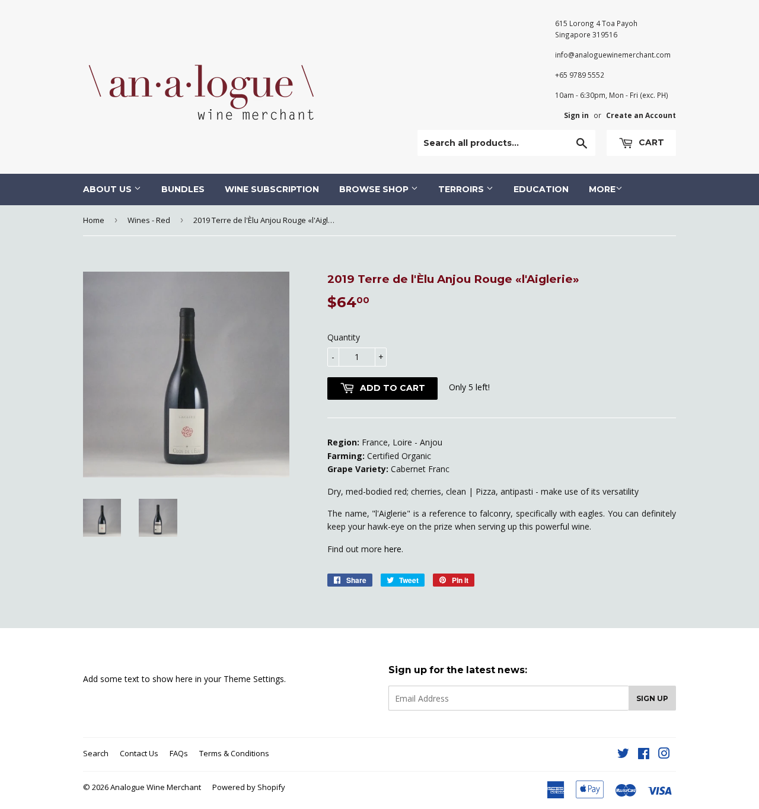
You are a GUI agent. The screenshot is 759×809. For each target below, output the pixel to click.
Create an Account (641, 115)
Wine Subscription (272, 189)
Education (541, 189)
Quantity (343, 337)
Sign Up (652, 698)
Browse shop (375, 189)
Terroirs (462, 189)
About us (108, 189)
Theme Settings (254, 678)
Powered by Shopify (248, 787)
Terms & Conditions (234, 753)
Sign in (576, 115)
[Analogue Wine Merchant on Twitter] (623, 754)
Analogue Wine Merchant (155, 787)
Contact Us (139, 753)
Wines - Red (148, 220)
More (602, 189)
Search (96, 753)
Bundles (183, 189)
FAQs (179, 753)
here (392, 549)
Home (93, 220)
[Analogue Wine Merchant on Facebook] (643, 754)
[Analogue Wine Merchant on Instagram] (664, 754)
